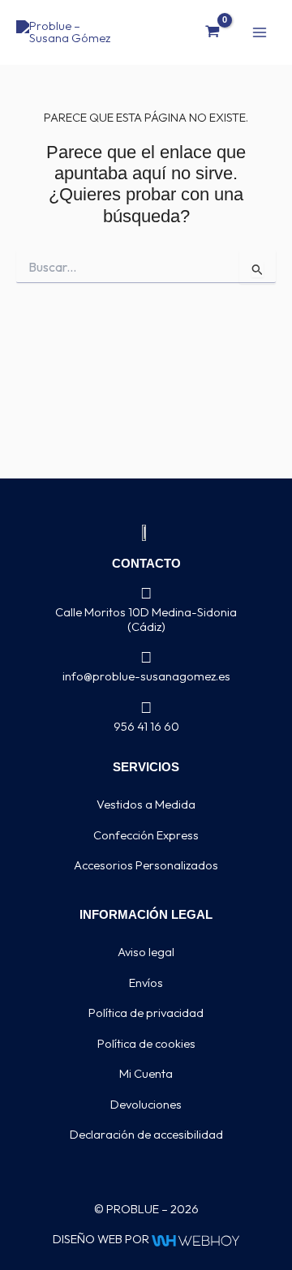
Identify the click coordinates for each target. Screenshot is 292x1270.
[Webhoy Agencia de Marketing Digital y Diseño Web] (195, 1238)
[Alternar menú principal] (259, 31)
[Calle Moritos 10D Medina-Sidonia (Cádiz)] (146, 593)
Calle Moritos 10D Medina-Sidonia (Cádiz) (146, 619)
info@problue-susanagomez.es (146, 676)
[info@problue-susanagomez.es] (146, 657)
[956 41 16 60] (146, 707)
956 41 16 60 (146, 726)
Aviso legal (146, 951)
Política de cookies (146, 1043)
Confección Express (146, 835)
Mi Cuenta (146, 1073)
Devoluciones (146, 1104)
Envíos (146, 982)
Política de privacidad (146, 1012)
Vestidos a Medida (146, 804)
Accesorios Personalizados (146, 865)
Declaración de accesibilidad (146, 1134)
